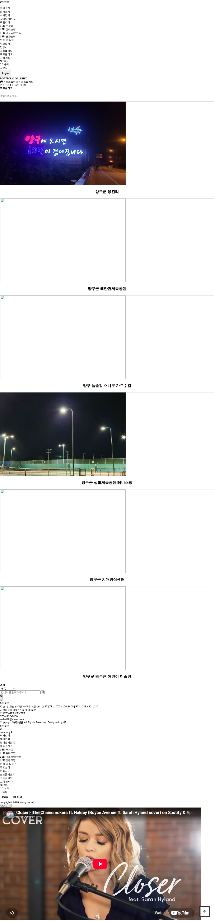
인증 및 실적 (7, 40)
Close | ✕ (5, 805)
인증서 (4, 47)
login (5, 797)
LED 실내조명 (8, 29)
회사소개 (5, 8)
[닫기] (1, 696)
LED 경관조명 (8, 36)
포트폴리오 (6, 50)
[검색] (43, 692)
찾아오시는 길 (8, 18)
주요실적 (5, 43)
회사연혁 (5, 15)
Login (5, 73)
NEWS (4, 61)
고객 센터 (5, 57)
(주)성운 (4, 1)
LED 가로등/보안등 (10, 33)
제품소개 (5, 22)
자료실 (4, 67)
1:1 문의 (4, 64)
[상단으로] (204, 911)
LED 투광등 (6, 25)
